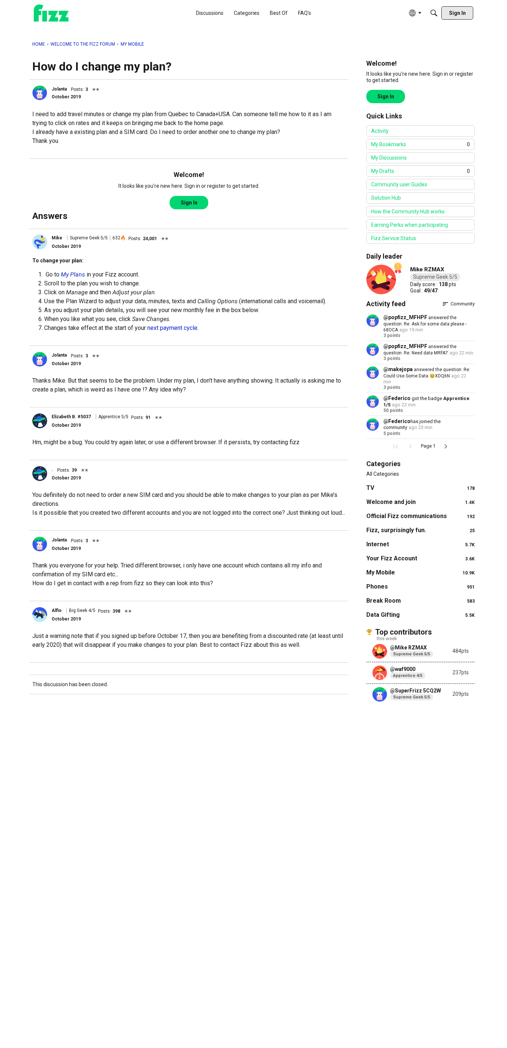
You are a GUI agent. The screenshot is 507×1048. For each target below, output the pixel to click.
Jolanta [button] (59, 89)
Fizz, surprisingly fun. (420, 530)
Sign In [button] (189, 203)
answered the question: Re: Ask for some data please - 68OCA (425, 324)
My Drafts (420, 171)
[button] (39, 92)
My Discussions (389, 158)
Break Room (420, 600)
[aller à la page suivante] (445, 446)
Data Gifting (420, 614)
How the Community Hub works (408, 211)
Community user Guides (399, 184)
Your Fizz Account (420, 558)
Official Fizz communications (420, 516)
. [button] (52, 469)
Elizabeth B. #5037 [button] (71, 416)
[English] (51, 13)
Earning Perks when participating (409, 225)
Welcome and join (420, 501)
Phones (420, 586)
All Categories (382, 474)
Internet (420, 544)
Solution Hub (386, 198)
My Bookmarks (420, 144)
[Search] (434, 13)
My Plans (73, 274)
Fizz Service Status (393, 238)
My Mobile (420, 572)
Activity (380, 131)
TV (420, 487)
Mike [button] (57, 237)
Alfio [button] (57, 610)
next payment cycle (172, 327)
